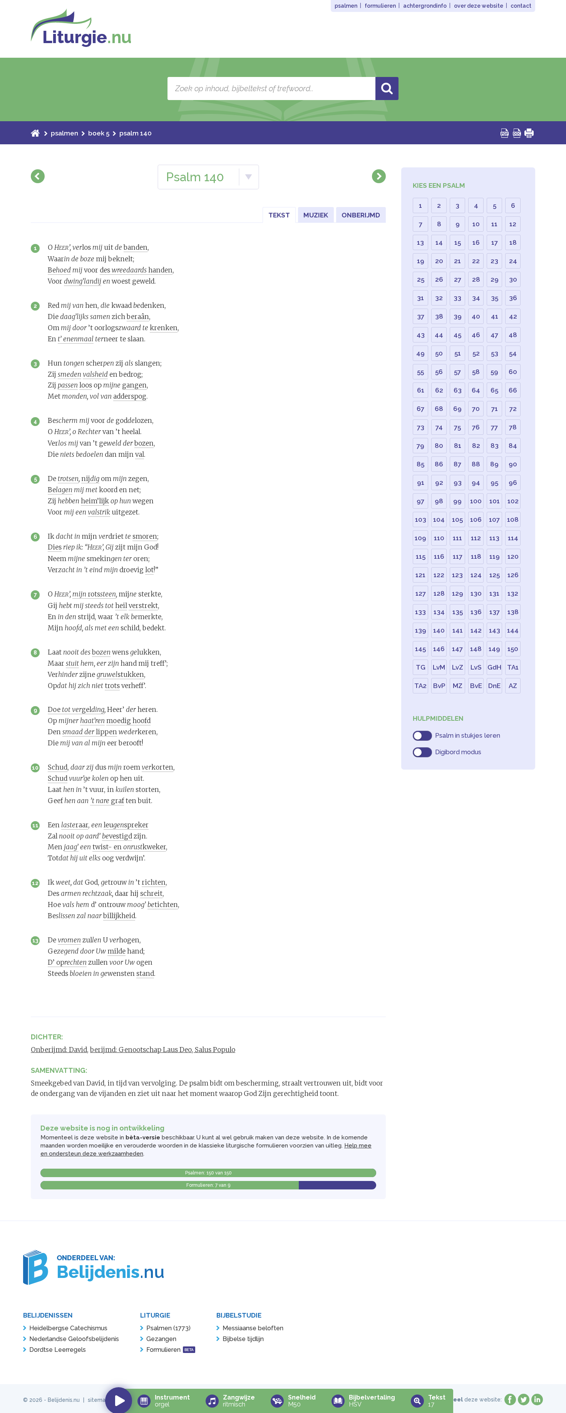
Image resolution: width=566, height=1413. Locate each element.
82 (476, 445)
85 (420, 464)
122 (439, 575)
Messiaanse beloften (253, 1328)
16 (476, 242)
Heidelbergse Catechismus (68, 1328)
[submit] (387, 88)
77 (494, 427)
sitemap (98, 1400)
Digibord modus (458, 752)
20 (439, 261)
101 (494, 501)
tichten (162, 904)
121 (420, 575)
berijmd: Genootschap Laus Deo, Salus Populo (162, 1050)
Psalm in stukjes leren (467, 735)
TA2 (420, 686)
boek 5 (98, 133)
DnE (494, 686)
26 (439, 279)
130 (476, 593)
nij (90, 478)
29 (495, 279)
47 (494, 335)
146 (439, 649)
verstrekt (143, 605)
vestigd (117, 836)
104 (439, 519)
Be (59, 270)
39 (458, 316)
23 (494, 261)
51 (457, 353)
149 (494, 649)
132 (512, 593)
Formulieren (170, 1349)
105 (457, 519)
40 (476, 316)
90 (513, 464)
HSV (372, 1401)
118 (476, 556)
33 (457, 298)
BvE (476, 686)
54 (513, 353)
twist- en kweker (129, 847)
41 (494, 316)
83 (495, 445)
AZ (513, 686)
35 (494, 298)
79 (420, 445)
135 (457, 612)
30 (513, 279)
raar (74, 825)
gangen (134, 385)
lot (149, 570)
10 (35, 767)
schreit (151, 893)
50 (439, 353)
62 (439, 390)
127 (420, 593)
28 (476, 279)
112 (476, 538)
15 (457, 242)
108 (513, 519)
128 (439, 593)
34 (476, 298)
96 (513, 482)
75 (457, 427)
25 (420, 279)
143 (494, 630)
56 (439, 372)
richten (154, 882)
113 (494, 538)
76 (476, 427)
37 (420, 316)
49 (420, 353)
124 (476, 575)
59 (494, 372)
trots (112, 685)
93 (458, 482)
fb (510, 1399)
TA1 (513, 667)
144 (513, 630)
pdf (505, 133)
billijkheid (119, 916)
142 (476, 630)
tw (523, 1399)
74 (439, 427)
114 (513, 538)
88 (476, 464)
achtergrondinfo (425, 6)
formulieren (380, 6)
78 (513, 427)
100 (476, 501)
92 (439, 482)
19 (420, 261)
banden (135, 247)
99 (457, 501)
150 (512, 649)
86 (439, 464)
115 (420, 556)
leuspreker (126, 825)
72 (513, 409)
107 (494, 519)
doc (517, 133)
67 (420, 409)
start (35, 133)
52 (476, 353)
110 (439, 538)
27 (457, 279)
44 (439, 335)
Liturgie (87, 37)
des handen (136, 270)
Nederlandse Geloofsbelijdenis (74, 1339)
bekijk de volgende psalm (379, 176)
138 (513, 612)
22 (476, 261)
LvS (476, 667)
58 (476, 372)
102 (513, 501)
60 (513, 372)
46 (476, 335)
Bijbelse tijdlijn (243, 1339)
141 (457, 630)
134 (439, 612)
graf (107, 801)
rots (94, 594)
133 (420, 612)
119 (494, 556)
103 (420, 519)
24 (513, 261)
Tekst (279, 215)
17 (494, 242)
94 (476, 482)
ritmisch (239, 1401)
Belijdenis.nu (64, 1400)
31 (420, 298)
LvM (439, 667)
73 (420, 427)
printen (529, 133)
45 (457, 335)
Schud (57, 767)
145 (420, 649)
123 (457, 575)
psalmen (346, 6)
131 (494, 593)
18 (513, 242)
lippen (89, 732)
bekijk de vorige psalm (38, 176)
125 (494, 575)
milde (116, 951)
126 (513, 575)
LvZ (457, 667)
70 (476, 409)
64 (476, 390)
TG (420, 667)
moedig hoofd (128, 721)
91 (420, 482)
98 (439, 501)
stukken (120, 674)
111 (457, 538)
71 (494, 409)
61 (420, 390)
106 (476, 519)
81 (457, 445)
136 (476, 612)
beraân (138, 316)
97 (420, 501)
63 (458, 390)
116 (439, 556)
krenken (164, 328)
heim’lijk (95, 501)
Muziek (315, 215)
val (139, 454)
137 (494, 612)
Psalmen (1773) (168, 1328)
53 (494, 353)
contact (521, 6)
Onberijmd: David (59, 1050)
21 (457, 261)
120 (513, 556)
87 (457, 464)
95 (494, 482)
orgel (172, 1401)
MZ (457, 686)
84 (513, 445)
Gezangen (161, 1339)
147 (457, 649)
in (537, 1399)
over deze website (478, 6)
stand (145, 973)
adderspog (129, 396)
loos (85, 385)
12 (35, 883)
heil (121, 605)
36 (513, 298)
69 (457, 409)
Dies (55, 547)
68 (439, 409)
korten (157, 767)
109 (420, 538)
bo (101, 652)
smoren (144, 536)
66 (513, 390)
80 (439, 445)
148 (476, 649)
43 (421, 335)
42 (513, 316)
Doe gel (76, 709)
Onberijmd (361, 215)
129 (457, 593)
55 (420, 372)
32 (439, 298)
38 (439, 316)
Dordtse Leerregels (57, 1349)
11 (35, 825)
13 (35, 940)
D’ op (67, 962)
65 (494, 390)
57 (457, 372)
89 (494, 464)
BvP (439, 686)
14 (439, 242)
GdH (494, 667)
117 (457, 556)
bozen (144, 443)
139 (420, 630)
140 (439, 630)
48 (513, 335)
